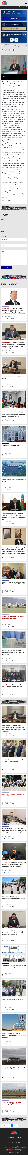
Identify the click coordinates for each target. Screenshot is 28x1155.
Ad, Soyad (3, 236)
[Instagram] (16, 40)
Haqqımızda (11, 1137)
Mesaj (2, 249)
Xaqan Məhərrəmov (11, 1150)
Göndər (7, 268)
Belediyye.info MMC (8, 1147)
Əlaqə (19, 1137)
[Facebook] (12, 40)
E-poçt (2, 242)
